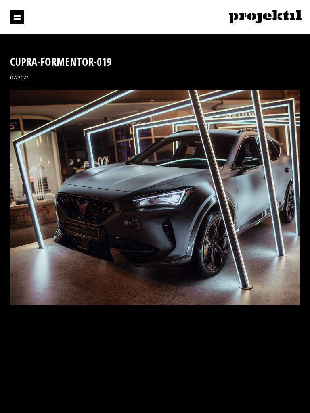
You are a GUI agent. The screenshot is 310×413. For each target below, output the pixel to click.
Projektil (265, 17)
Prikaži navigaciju (17, 17)
